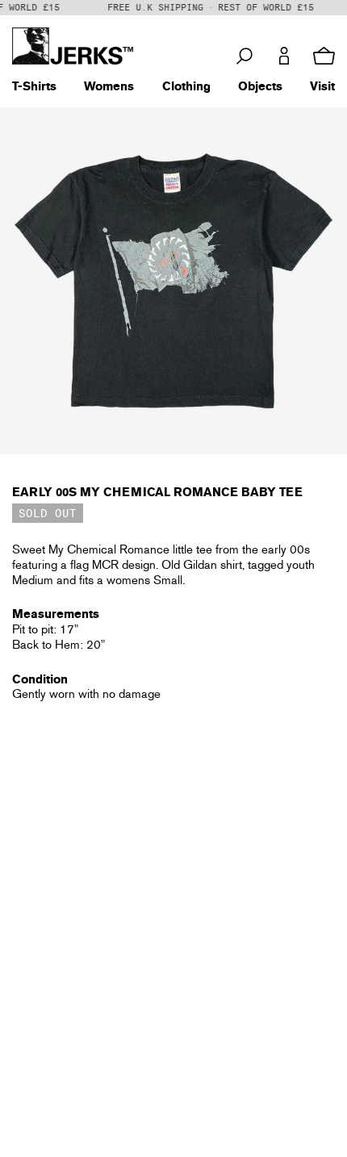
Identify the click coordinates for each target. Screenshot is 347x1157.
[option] (173, 280)
